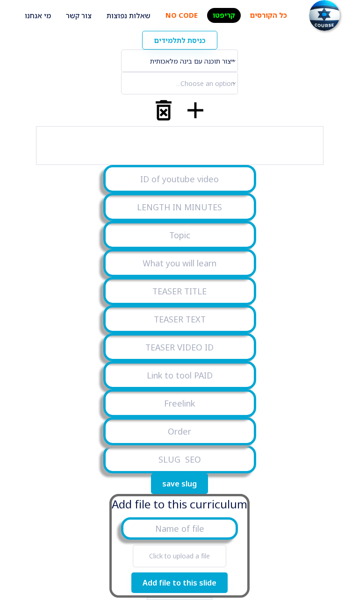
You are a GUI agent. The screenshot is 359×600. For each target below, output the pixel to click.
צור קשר (79, 15)
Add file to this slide (179, 583)
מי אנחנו (38, 15)
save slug (179, 484)
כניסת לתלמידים (180, 40)
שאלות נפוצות (129, 15)
